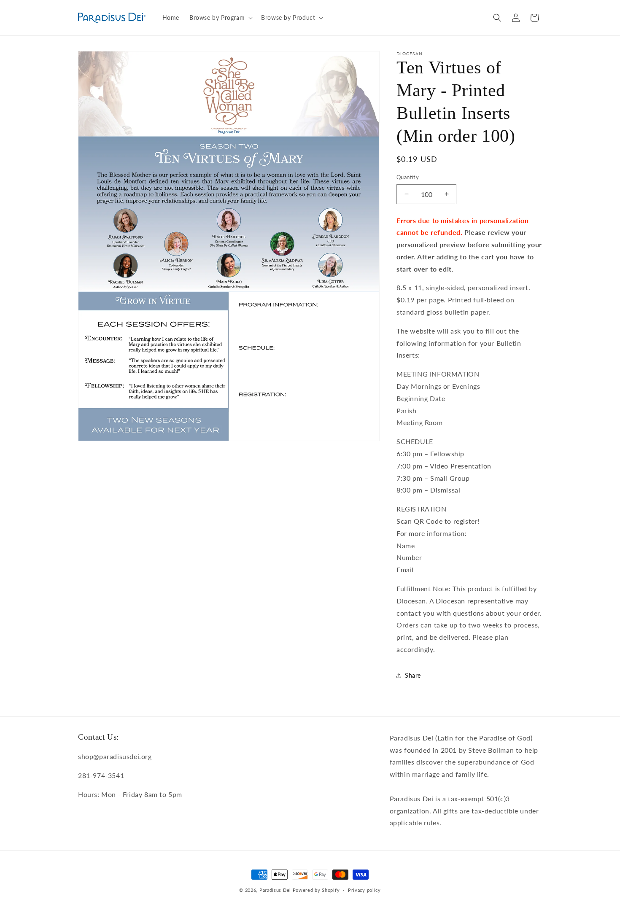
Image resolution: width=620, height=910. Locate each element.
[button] (220, 18)
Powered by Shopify (316, 890)
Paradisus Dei (275, 890)
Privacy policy (364, 890)
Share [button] (413, 675)
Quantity (407, 177)
